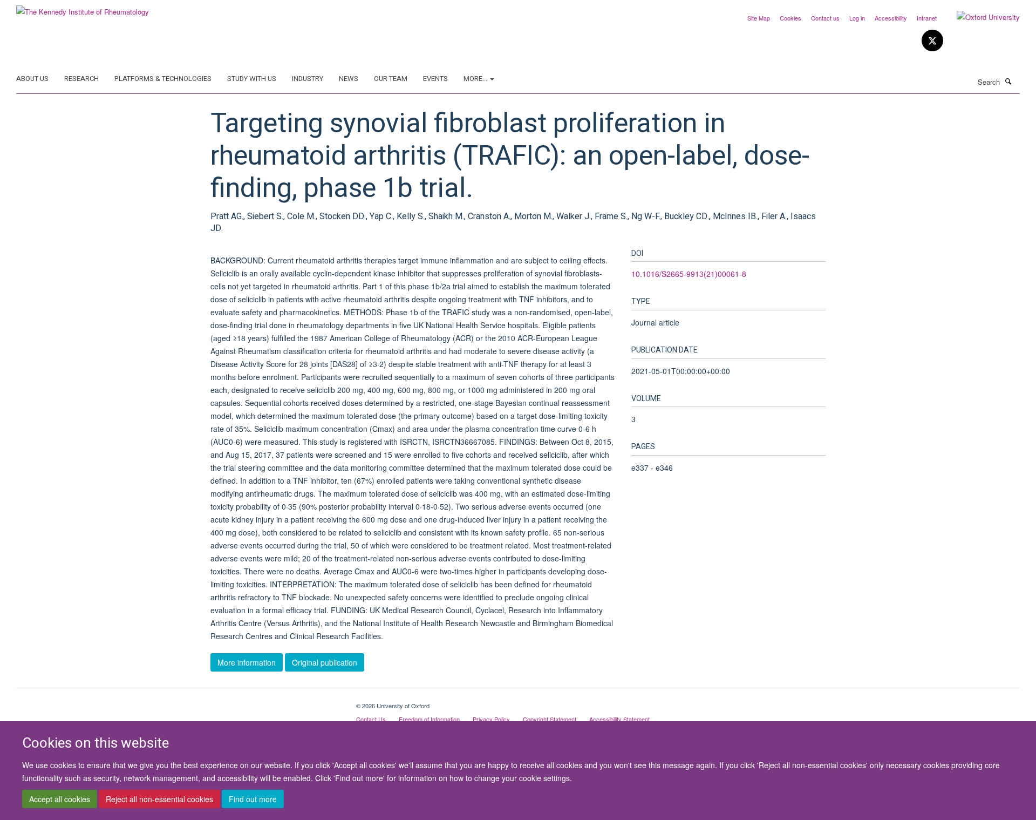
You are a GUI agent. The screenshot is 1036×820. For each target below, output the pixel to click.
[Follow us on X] (932, 41)
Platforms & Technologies (163, 78)
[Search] (1008, 81)
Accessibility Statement (619, 719)
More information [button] (246, 662)
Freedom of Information (429, 719)
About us (32, 78)
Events (435, 78)
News (348, 78)
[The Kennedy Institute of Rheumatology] (82, 8)
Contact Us (371, 719)
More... (476, 78)
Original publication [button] (324, 662)
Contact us (825, 17)
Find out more (253, 799)
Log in (857, 17)
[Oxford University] (980, 17)
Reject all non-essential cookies (159, 799)
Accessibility (891, 17)
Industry (307, 78)
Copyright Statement (549, 719)
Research (81, 78)
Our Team (390, 78)
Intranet (927, 17)
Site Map (758, 17)
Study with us (251, 78)
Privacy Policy (491, 719)
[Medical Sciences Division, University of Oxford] (178, 701)
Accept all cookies (59, 799)
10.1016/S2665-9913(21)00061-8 (688, 273)
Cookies (790, 17)
